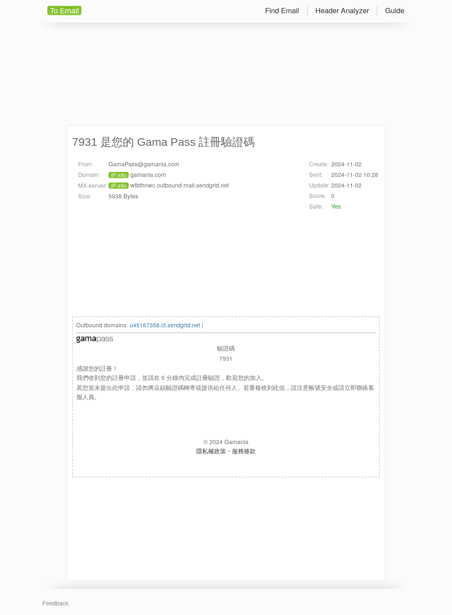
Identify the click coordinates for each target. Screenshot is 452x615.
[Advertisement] (226, 74)
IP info (118, 175)
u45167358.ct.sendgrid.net (165, 325)
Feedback (55, 603)
